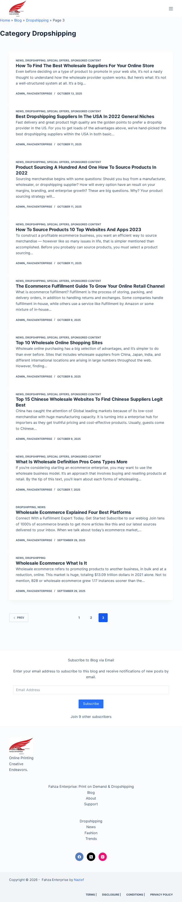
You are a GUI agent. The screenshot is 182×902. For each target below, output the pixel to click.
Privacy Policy (161, 894)
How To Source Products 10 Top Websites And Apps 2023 (78, 229)
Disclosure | (111, 894)
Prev (20, 617)
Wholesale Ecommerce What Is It (51, 563)
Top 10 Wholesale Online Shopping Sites (59, 342)
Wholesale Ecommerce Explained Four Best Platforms (73, 512)
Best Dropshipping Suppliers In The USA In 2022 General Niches (85, 116)
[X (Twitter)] (91, 857)
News (20, 60)
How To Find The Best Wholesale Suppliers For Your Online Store (85, 65)
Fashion (91, 833)
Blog (18, 20)
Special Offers (58, 60)
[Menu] (171, 9)
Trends (91, 838)
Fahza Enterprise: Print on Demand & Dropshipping (91, 786)
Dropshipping (37, 20)
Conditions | (135, 894)
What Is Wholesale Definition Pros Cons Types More (71, 461)
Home (5, 20)
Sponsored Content (86, 60)
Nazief (79, 880)
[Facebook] (79, 857)
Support (91, 804)
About (91, 798)
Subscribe (91, 704)
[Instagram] (103, 857)
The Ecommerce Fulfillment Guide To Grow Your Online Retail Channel (90, 286)
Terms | (91, 894)
